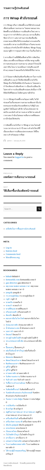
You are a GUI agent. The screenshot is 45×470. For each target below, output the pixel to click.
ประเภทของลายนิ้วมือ (14, 341)
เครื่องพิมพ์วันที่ (12, 418)
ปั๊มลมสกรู (10, 347)
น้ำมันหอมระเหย (12, 328)
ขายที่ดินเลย (11, 309)
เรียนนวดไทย (11, 431)
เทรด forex (10, 428)
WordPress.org (13, 257)
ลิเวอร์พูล (9, 409)
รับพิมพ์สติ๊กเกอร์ (12, 389)
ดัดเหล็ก (9, 315)
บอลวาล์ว (10, 331)
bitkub (9, 276)
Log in (9, 248)
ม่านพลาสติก (11, 373)
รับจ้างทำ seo (11, 380)
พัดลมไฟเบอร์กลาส (13, 360)
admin (9, 141)
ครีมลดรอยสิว (11, 312)
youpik (9, 292)
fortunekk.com (13, 279)
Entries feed (11, 251)
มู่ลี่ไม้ (8, 367)
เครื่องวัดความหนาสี (14, 421)
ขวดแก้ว (9, 305)
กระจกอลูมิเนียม (12, 296)
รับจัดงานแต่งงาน (13, 376)
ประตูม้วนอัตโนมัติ (13, 338)
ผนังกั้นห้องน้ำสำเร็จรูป (15, 350)
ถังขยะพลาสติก (12, 325)
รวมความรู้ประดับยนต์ (16, 8)
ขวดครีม (9, 302)
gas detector (11, 283)
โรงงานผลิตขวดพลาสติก (16, 444)
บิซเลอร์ (9, 334)
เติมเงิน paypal (12, 425)
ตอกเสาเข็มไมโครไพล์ (15, 318)
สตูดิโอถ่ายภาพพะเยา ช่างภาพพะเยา (20, 412)
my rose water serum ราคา (18, 286)
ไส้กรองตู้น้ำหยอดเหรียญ (16, 450)
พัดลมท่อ (9, 357)
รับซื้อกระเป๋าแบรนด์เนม (15, 383)
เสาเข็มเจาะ (10, 438)
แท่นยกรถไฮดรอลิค (14, 441)
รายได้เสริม (10, 405)
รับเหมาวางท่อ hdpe (14, 399)
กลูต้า (8, 299)
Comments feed (13, 254)
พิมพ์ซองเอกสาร (12, 363)
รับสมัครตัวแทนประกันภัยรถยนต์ (19, 392)
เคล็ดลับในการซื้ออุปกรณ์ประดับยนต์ (20, 229)
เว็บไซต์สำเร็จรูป (12, 434)
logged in (19, 157)
